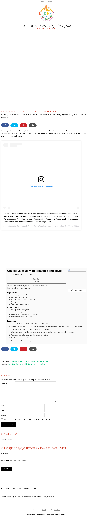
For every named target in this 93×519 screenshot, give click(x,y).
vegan (75, 115)
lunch (58, 115)
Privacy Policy (60, 514)
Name (3, 405)
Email (3, 410)
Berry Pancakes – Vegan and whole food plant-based (30, 362)
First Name (5, 454)
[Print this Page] (33, 125)
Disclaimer (31, 514)
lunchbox (64, 115)
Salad (37, 115)
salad (70, 115)
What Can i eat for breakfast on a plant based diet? (27, 364)
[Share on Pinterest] (23, 125)
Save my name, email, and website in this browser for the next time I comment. (27, 419)
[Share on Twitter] (14, 125)
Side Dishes (43, 115)
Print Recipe (77, 290)
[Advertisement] (46, 54)
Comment (4, 383)
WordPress (57, 510)
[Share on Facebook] (5, 125)
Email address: (7, 461)
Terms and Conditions (45, 514)
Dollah (44, 510)
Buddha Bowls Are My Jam (27, 226)
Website (3, 415)
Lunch (32, 115)
